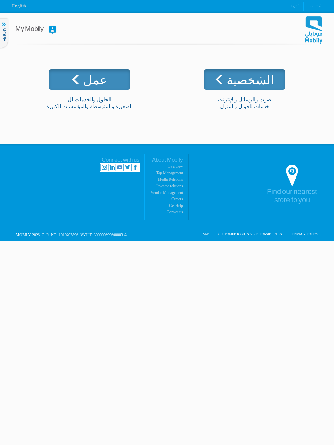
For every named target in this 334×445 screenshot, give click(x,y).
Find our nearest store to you (292, 196)
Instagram (104, 167)
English (19, 6)
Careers (177, 199)
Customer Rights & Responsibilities (250, 234)
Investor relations (169, 186)
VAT (206, 234)
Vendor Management (167, 192)
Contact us (175, 212)
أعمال (293, 6)
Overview (175, 166)
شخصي (316, 6)
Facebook (135, 167)
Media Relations (170, 179)
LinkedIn (112, 167)
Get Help (176, 205)
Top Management (169, 173)
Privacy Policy (305, 234)
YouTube (120, 167)
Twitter (127, 167)
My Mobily (29, 29)
